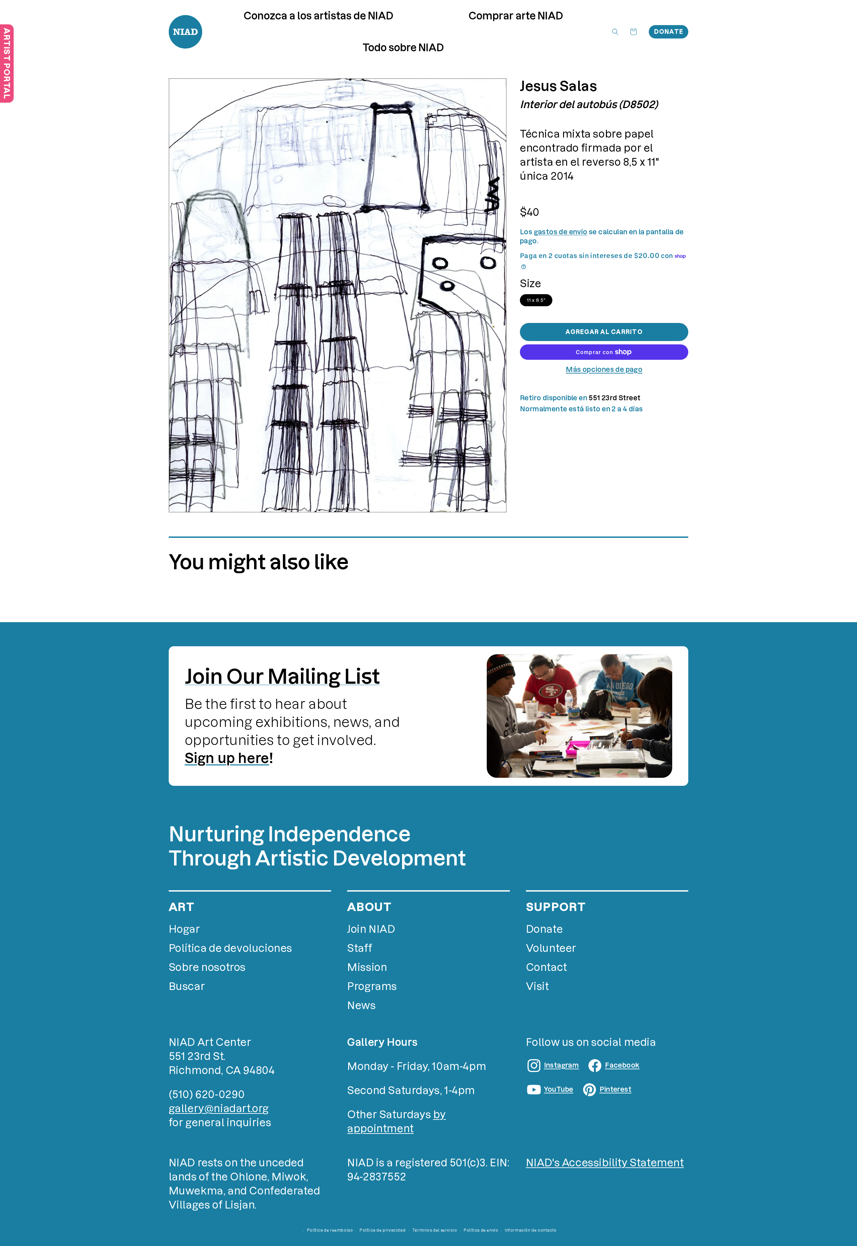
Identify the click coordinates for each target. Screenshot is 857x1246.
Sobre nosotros (207, 967)
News (361, 1005)
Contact (546, 967)
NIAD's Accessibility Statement (605, 1162)
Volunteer (551, 948)
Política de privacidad (382, 1230)
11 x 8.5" (536, 300)
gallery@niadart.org (219, 1108)
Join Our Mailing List (282, 676)
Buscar (187, 986)
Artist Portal (6, 63)
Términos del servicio (434, 1230)
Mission (367, 967)
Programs (372, 986)
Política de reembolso (330, 1230)
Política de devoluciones (230, 948)
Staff (359, 948)
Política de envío (481, 1230)
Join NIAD (371, 929)
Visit (537, 986)
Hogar (184, 929)
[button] (515, 16)
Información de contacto (531, 1230)
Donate (669, 31)
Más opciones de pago (604, 369)
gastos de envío (561, 232)
